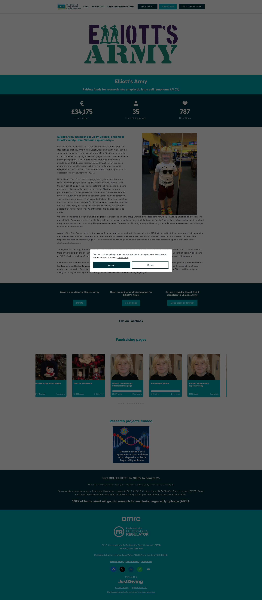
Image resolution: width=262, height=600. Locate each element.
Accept (111, 265)
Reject (150, 265)
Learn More (122, 257)
